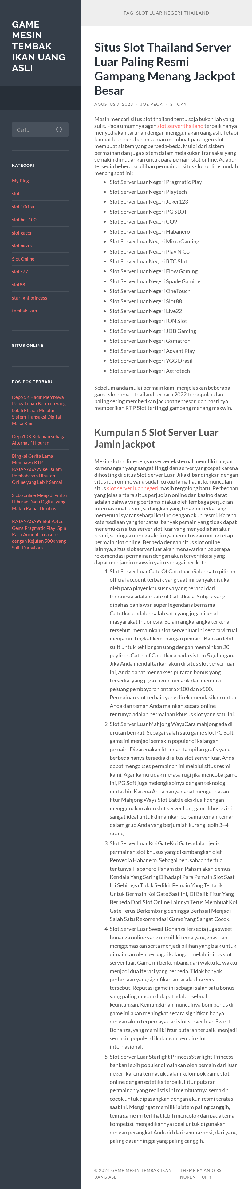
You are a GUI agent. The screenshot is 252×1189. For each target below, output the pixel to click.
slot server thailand (180, 125)
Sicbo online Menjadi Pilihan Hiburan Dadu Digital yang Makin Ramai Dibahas (40, 501)
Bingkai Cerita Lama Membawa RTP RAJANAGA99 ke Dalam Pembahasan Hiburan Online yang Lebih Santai (37, 469)
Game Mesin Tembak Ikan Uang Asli (39, 46)
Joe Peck (151, 104)
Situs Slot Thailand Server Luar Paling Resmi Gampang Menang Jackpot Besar (164, 68)
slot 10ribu (23, 206)
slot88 (18, 284)
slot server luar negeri (133, 488)
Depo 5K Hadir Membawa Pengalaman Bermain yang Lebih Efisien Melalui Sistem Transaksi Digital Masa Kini (39, 410)
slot (16, 193)
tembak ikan (24, 310)
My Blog (20, 180)
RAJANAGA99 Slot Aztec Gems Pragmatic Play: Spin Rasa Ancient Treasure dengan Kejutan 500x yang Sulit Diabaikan (39, 534)
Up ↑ (207, 1177)
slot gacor (22, 232)
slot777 (20, 271)
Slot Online (23, 259)
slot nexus (22, 245)
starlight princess (29, 297)
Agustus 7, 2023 (113, 104)
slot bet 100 (24, 219)
